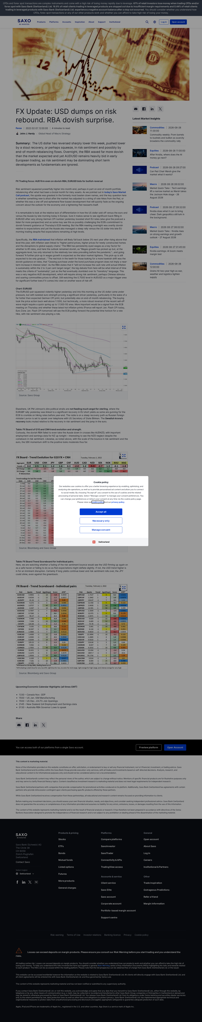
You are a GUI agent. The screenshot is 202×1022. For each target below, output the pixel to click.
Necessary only (101, 520)
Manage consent (101, 529)
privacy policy (117, 502)
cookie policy (98, 502)
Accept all (101, 511)
